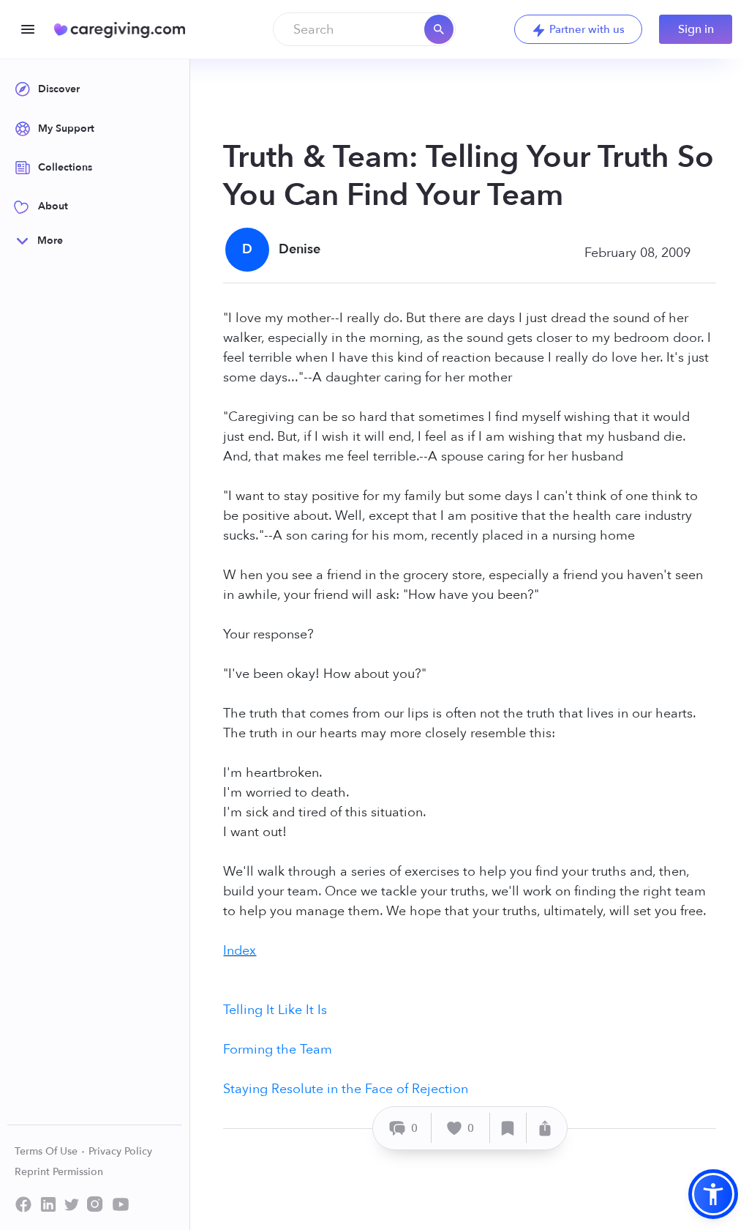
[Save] (508, 1128)
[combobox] (364, 29)
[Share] (545, 1128)
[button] (713, 1194)
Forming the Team (277, 1049)
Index (239, 951)
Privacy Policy (120, 1151)
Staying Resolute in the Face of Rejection (345, 1089)
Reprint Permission (59, 1172)
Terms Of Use (47, 1151)
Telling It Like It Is (275, 1010)
